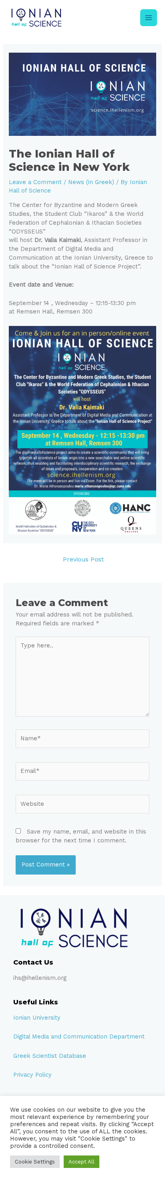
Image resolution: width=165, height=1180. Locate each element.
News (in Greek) (91, 182)
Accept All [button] (81, 1162)
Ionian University (36, 1017)
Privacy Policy (32, 1074)
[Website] (82, 805)
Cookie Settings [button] (35, 1162)
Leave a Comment (35, 182)
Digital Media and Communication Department (79, 1036)
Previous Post (83, 559)
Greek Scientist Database (49, 1055)
